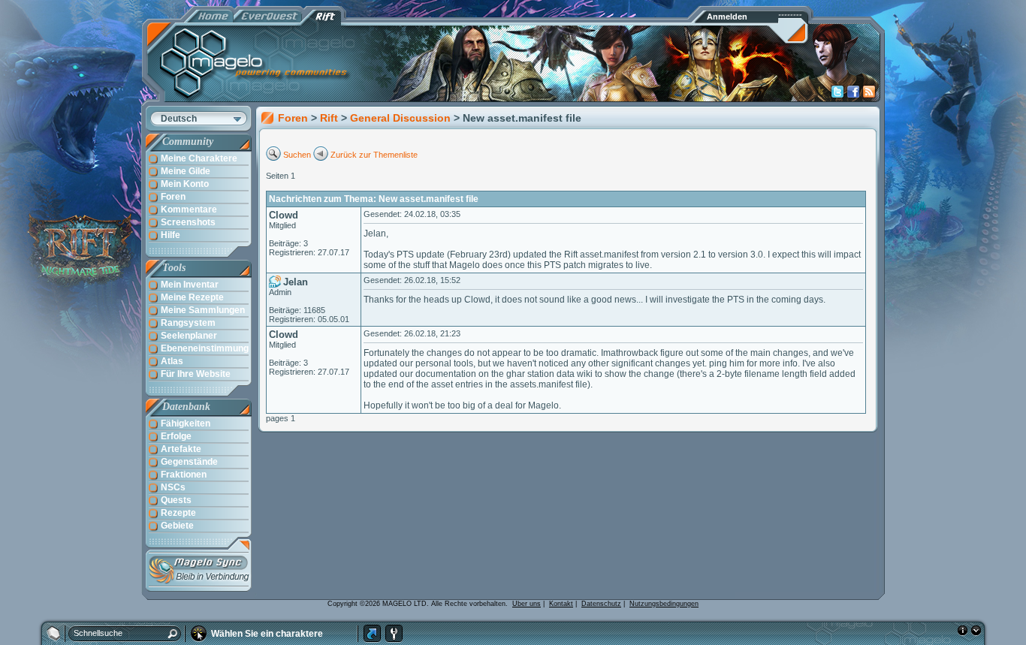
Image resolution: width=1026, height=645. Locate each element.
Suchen (297, 154)
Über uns (526, 603)
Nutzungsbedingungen (664, 603)
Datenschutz (601, 603)
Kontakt (561, 603)
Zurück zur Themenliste (374, 154)
